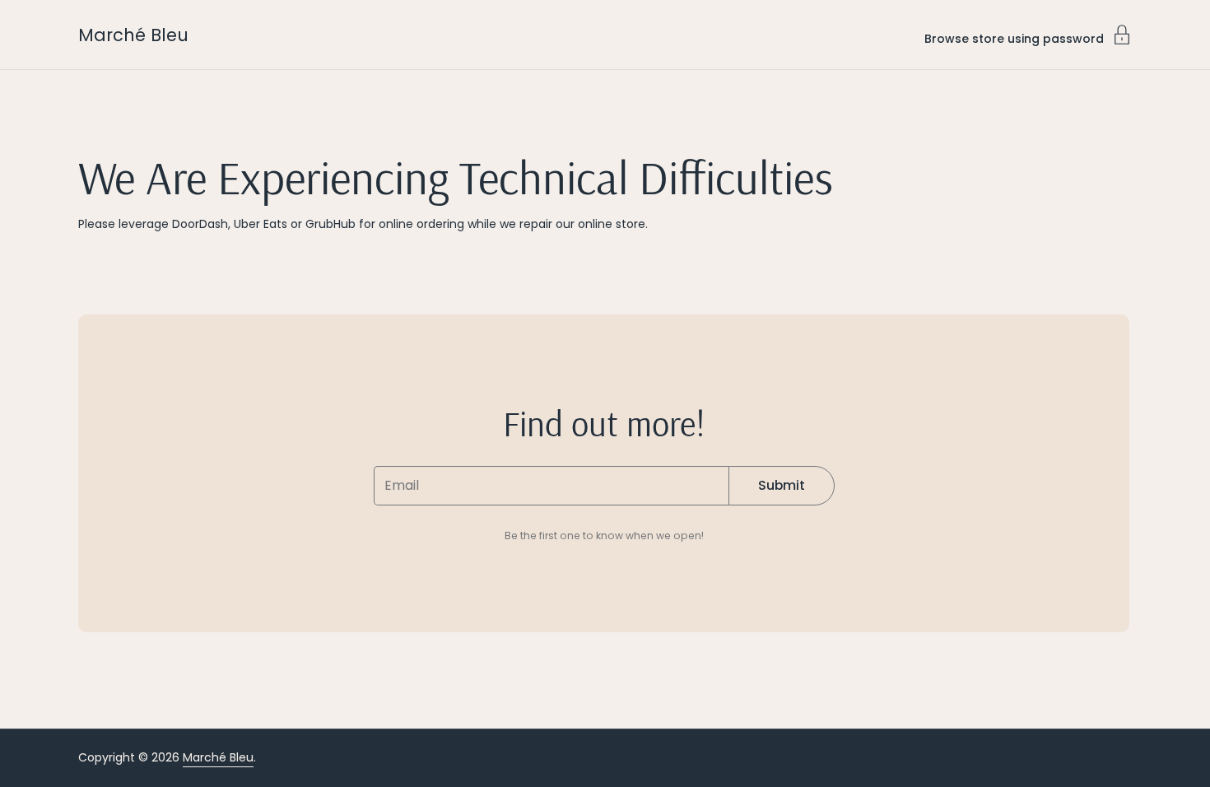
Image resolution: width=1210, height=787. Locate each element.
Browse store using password (1014, 37)
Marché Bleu (133, 35)
